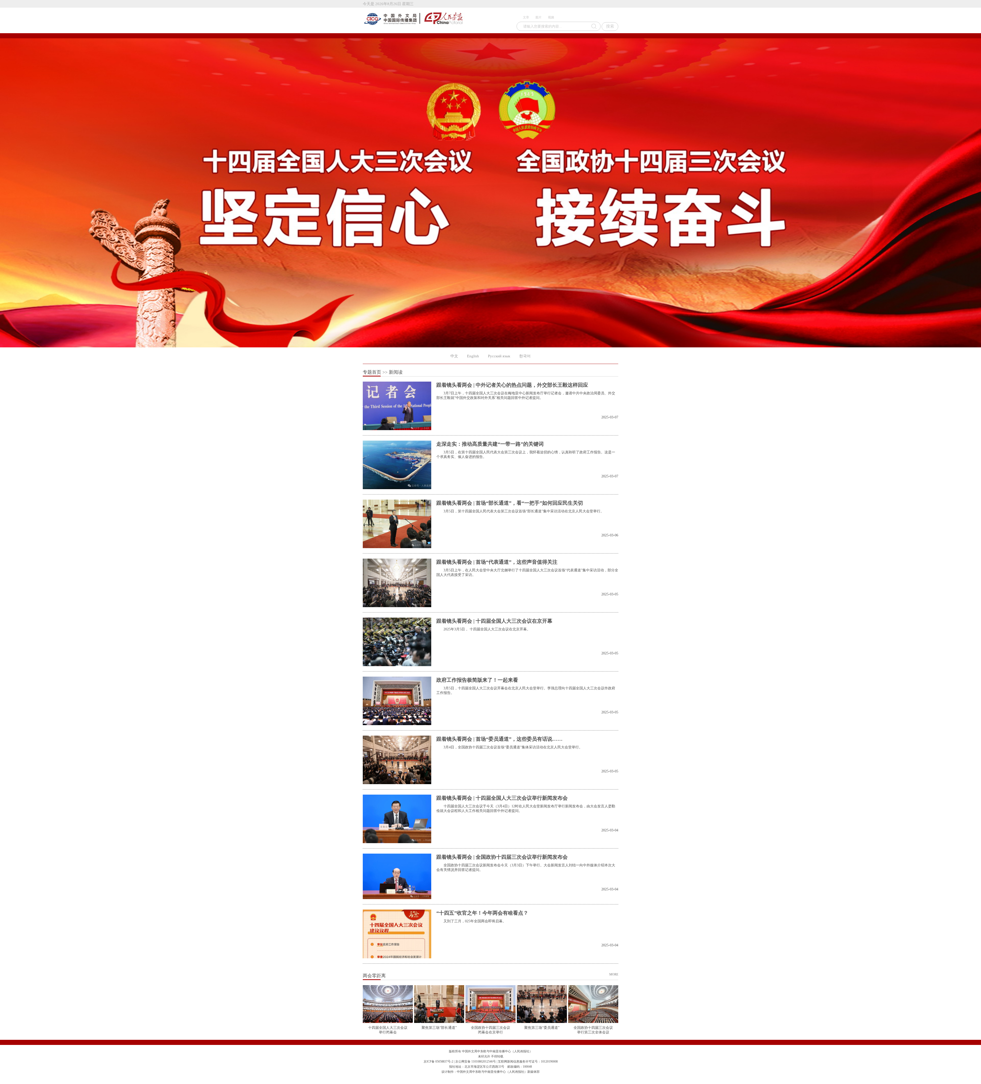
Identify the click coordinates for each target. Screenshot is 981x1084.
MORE (613, 974)
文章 (526, 17)
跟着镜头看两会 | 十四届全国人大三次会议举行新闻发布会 (502, 798)
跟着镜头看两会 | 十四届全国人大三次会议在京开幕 (494, 621)
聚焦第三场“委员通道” (541, 1028)
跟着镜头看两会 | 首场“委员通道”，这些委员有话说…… (499, 739)
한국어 (525, 356)
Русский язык (499, 356)
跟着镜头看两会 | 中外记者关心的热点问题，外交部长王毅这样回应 (512, 385)
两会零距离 (374, 975)
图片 (538, 17)
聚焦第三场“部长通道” (439, 1028)
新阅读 (396, 372)
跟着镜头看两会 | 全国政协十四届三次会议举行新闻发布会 (502, 857)
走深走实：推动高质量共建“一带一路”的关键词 (490, 444)
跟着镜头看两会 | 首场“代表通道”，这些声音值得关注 (496, 562)
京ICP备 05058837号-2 (438, 1061)
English (473, 356)
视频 (551, 17)
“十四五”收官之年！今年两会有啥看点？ (482, 913)
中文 (454, 356)
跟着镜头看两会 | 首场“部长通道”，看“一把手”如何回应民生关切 (509, 503)
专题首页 (372, 372)
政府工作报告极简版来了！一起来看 (477, 680)
